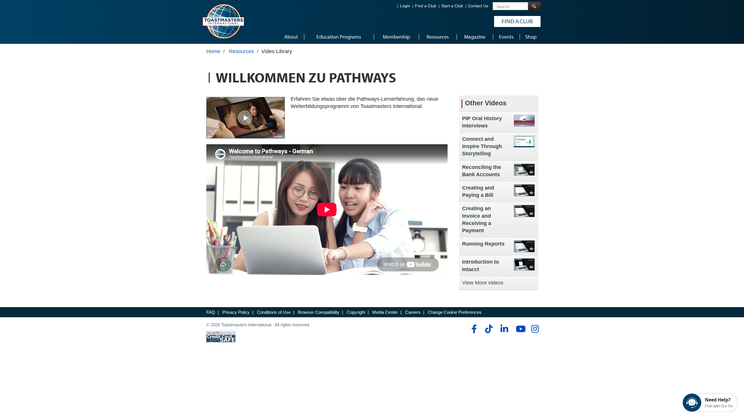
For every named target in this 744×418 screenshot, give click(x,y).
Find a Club (425, 6)
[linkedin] (504, 329)
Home (213, 51)
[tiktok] (488, 329)
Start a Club (452, 6)
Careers (413, 312)
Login (405, 6)
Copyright (356, 312)
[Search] (534, 6)
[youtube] (519, 329)
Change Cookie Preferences (455, 312)
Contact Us (478, 6)
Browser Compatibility (318, 312)
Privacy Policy (236, 312)
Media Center (385, 312)
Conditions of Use (274, 312)
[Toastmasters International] (223, 20)
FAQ (210, 312)
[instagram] (534, 329)
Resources (241, 51)
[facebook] (473, 329)
